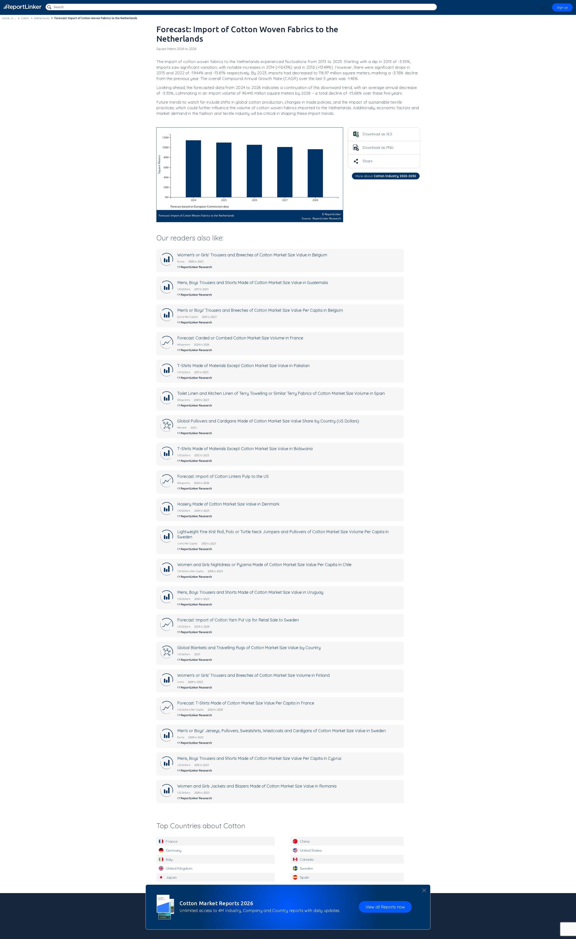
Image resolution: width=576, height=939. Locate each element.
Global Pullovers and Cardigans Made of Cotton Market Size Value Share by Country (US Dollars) (268, 421)
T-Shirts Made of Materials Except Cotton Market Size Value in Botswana (245, 448)
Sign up (562, 7)
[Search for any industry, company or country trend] (49, 7)
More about (386, 176)
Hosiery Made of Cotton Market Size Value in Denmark (228, 504)
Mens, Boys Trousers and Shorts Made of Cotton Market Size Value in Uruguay (250, 592)
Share (367, 161)
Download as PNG (378, 147)
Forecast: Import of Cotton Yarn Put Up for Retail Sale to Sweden (238, 620)
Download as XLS (377, 134)
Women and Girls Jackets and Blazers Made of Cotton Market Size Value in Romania (256, 786)
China (304, 841)
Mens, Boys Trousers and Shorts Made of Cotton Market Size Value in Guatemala (252, 282)
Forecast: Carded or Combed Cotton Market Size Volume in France (240, 338)
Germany (173, 850)
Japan (171, 877)
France (172, 841)
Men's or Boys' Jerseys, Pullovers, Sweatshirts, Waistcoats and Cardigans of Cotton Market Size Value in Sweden (281, 730)
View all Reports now (385, 907)
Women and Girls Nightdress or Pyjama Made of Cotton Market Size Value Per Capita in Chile (264, 564)
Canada (306, 859)
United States (311, 850)
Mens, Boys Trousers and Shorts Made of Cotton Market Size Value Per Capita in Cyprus (259, 758)
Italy (169, 859)
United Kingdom (179, 868)
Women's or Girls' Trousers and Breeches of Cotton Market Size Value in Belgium (252, 254)
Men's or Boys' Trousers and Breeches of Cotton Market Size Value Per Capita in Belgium (260, 310)
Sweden (306, 868)
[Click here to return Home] (22, 7)
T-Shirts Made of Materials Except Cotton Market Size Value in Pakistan (243, 365)
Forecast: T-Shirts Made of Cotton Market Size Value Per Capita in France (245, 703)
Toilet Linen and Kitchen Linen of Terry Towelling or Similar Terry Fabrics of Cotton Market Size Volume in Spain (281, 393)
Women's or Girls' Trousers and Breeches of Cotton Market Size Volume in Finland (253, 675)
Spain (304, 877)
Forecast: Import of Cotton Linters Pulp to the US (223, 476)
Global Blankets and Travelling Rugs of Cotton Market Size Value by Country (249, 647)
